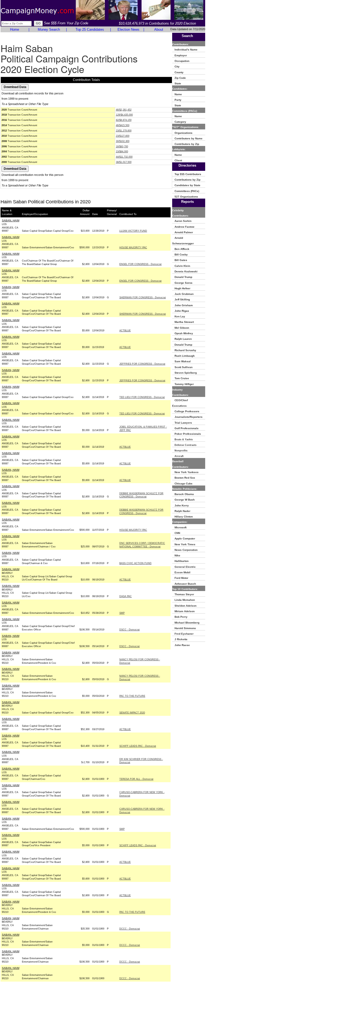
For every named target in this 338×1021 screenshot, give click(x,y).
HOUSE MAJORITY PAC (133, 247)
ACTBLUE (125, 330)
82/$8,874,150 (124, 120)
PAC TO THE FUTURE (132, 696)
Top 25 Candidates (90, 29)
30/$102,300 (122, 141)
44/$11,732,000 (124, 156)
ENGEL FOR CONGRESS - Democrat (140, 264)
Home (14, 29)
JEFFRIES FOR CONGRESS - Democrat (142, 364)
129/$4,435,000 (124, 114)
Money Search (49, 29)
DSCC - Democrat (129, 629)
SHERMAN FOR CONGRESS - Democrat (142, 297)
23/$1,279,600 (124, 130)
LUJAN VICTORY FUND (133, 231)
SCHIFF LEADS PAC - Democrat (137, 746)
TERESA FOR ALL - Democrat (136, 779)
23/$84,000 (122, 151)
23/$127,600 (122, 136)
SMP (122, 613)
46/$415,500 (122, 125)
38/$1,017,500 (124, 162)
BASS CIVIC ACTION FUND (135, 563)
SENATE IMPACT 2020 (132, 712)
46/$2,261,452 (124, 109)
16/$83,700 (122, 146)
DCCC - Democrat (129, 928)
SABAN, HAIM (10, 220)
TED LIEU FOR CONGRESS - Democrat (142, 397)
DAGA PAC (125, 596)
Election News (128, 29)
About (158, 29)
